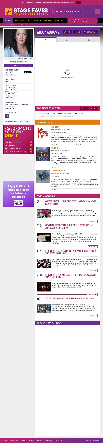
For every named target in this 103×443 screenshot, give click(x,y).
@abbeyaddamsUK (11, 75)
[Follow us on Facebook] (98, 20)
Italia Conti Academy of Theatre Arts (16, 104)
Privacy (39, 440)
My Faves (56, 21)
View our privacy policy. (67, 2)
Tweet (68, 32)
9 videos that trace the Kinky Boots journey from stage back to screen (70, 202)
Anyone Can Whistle (58, 170)
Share (78, 32)
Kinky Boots (55, 127)
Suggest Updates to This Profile (16, 121)
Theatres (22, 21)
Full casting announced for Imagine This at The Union (69, 298)
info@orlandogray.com (11, 96)
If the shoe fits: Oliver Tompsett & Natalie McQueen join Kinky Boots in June (70, 276)
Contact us (59, 440)
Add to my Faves (91, 32)
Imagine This (55, 148)
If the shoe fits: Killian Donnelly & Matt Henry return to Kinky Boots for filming (70, 252)
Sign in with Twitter (18, 65)
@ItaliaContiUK (9, 106)
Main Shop (70, 116)
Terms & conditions (27, 440)
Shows (16, 21)
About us (49, 440)
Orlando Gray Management (13, 88)
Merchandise (38, 21)
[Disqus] (67, 353)
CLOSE (78, 2)
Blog (62, 21)
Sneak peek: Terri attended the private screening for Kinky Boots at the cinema (69, 226)
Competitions (48, 21)
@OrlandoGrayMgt (10, 98)
